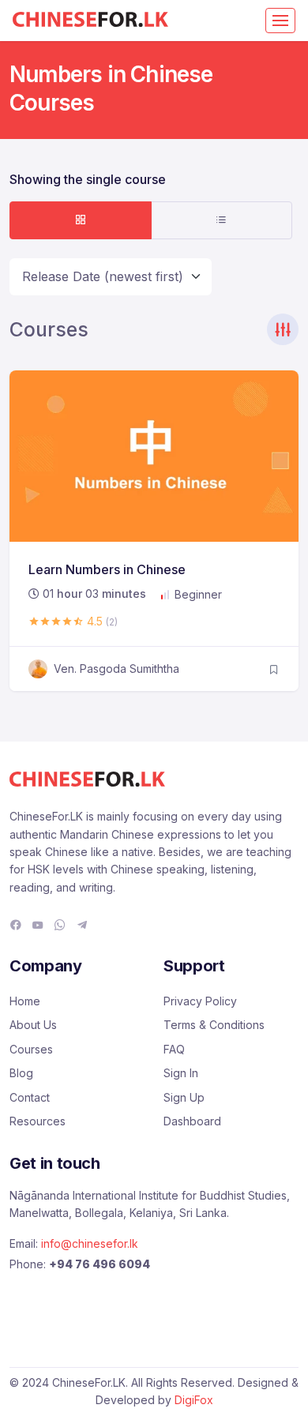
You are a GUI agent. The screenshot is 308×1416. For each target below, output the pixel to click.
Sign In (180, 1073)
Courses (31, 1049)
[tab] (80, 220)
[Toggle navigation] (280, 20)
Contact (29, 1097)
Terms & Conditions (214, 1024)
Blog (21, 1073)
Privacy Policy (200, 1001)
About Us (33, 1024)
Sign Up (184, 1097)
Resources (37, 1121)
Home (24, 1001)
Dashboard (192, 1121)
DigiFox (194, 1400)
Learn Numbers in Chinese (107, 569)
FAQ (174, 1049)
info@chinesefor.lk (89, 1243)
